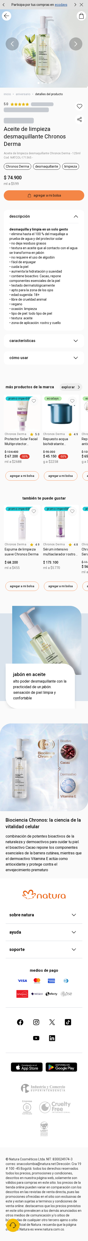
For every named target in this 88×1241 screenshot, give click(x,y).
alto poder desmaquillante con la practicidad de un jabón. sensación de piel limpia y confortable (39, 689)
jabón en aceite (29, 674)
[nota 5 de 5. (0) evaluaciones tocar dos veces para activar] (42, 104)
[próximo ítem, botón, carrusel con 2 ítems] (75, 4)
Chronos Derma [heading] (15, 434)
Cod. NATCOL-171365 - (18, 157)
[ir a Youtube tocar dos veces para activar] (36, 1038)
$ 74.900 (13, 177)
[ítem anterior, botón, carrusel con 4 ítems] (12, 43)
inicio (7, 94)
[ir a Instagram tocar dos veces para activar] (36, 1022)
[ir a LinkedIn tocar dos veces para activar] (52, 1038)
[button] (79, 106)
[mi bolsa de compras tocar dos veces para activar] (81, 16)
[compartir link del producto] (79, 119)
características (22, 340)
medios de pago (44, 970)
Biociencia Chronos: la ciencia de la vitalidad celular (43, 823)
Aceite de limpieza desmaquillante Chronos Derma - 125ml (42, 153)
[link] (22, 443)
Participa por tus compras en (32, 5)
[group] (39, 4)
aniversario (23, 94)
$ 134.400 (11, 451)
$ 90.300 (49, 451)
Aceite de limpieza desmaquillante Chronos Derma (35, 136)
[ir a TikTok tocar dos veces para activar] (68, 1022)
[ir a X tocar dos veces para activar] (52, 1022)
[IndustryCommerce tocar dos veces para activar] (44, 1088)
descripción (19, 216)
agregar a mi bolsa (22, 476)
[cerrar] (81, 4)
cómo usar (18, 358)
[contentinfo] (34, 434)
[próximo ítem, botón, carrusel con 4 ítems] (75, 43)
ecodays (61, 5)
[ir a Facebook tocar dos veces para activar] (20, 1022)
